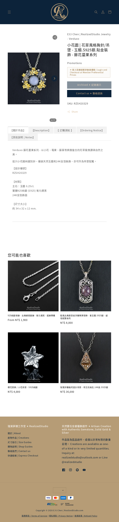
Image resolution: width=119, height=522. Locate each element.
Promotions (74, 63)
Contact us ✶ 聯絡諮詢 (89, 93)
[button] (9, 12)
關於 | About (14, 433)
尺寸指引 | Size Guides (20, 442)
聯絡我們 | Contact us (19, 451)
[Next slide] (54, 78)
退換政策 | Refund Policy (86, 515)
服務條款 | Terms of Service (34, 515)
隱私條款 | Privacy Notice (61, 515)
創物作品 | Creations (18, 437)
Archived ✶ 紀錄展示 (89, 84)
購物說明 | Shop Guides (20, 446)
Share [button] (75, 111)
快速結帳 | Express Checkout (23, 455)
